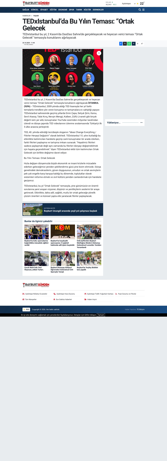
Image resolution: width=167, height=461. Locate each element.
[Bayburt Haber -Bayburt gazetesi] (36, 3)
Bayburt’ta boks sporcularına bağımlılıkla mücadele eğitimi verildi (36, 243)
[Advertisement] (125, 83)
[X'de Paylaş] (125, 44)
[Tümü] (141, 122)
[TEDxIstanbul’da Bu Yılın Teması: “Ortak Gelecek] (62, 72)
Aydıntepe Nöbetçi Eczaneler (36, 294)
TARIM (79, 10)
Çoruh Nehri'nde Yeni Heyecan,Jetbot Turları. (34, 268)
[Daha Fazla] (134, 44)
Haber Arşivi (92, 299)
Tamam (101, 315)
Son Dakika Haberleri (64, 299)
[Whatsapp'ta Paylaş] (129, 44)
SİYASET (44, 10)
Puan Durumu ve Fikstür (127, 294)
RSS (27, 309)
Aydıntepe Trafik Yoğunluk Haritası (100, 294)
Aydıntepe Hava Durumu (66, 294)
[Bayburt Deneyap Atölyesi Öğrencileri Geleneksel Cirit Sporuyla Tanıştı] (63, 258)
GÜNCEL (34, 10)
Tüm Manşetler (30, 299)
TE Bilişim (141, 309)
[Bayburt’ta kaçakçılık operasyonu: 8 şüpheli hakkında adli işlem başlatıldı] (63, 232)
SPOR (71, 10)
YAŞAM (36, 16)
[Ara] (140, 9)
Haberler (26, 16)
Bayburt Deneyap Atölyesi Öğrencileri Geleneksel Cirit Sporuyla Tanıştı (62, 269)
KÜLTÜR (87, 10)
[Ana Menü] (143, 9)
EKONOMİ (62, 10)
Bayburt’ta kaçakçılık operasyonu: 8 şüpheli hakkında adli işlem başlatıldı (62, 243)
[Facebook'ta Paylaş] (120, 44)
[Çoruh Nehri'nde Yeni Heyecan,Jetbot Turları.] (36, 258)
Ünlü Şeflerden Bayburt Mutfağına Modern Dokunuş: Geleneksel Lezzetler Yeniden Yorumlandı (89, 244)
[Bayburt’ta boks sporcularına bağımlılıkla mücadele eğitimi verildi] (36, 232)
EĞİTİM (53, 10)
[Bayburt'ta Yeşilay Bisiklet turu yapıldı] (89, 258)
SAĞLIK (25, 10)
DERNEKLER (98, 10)
